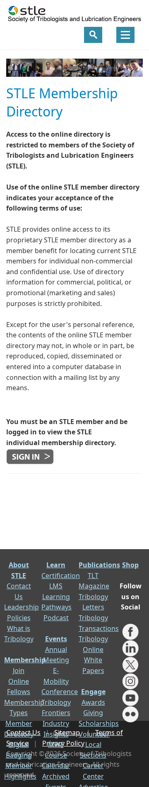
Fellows (18, 691)
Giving (93, 712)
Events (56, 638)
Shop (130, 564)
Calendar (56, 765)
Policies (19, 617)
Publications (99, 564)
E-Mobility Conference (59, 681)
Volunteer (94, 734)
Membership (25, 659)
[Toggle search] (93, 35)
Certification (60, 575)
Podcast (56, 617)
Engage (93, 691)
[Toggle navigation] (125, 35)
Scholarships (99, 723)
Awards (93, 702)
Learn (55, 564)
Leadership (21, 607)
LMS (55, 585)
